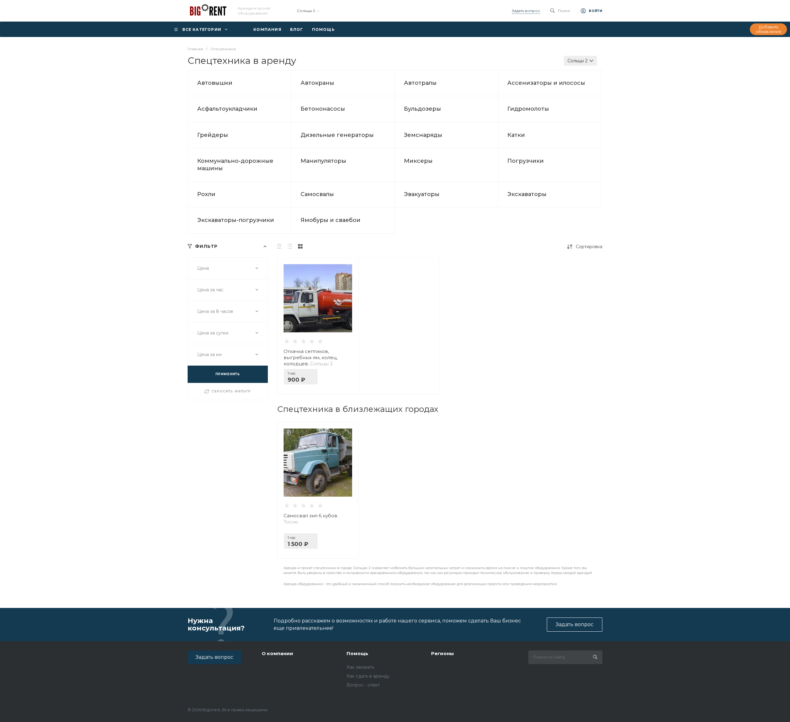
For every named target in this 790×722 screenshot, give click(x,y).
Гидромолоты (528, 108)
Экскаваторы (527, 194)
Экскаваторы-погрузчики (235, 220)
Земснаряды (423, 135)
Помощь (357, 653)
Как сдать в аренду (368, 676)
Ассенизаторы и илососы (546, 83)
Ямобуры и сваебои (330, 220)
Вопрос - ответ (363, 685)
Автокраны (317, 83)
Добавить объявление (768, 29)
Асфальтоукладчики (227, 108)
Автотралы (420, 83)
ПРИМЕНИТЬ (227, 374)
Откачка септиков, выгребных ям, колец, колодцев (310, 357)
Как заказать (360, 667)
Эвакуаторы (421, 194)
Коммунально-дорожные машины (235, 164)
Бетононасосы (323, 108)
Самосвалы (317, 194)
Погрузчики (525, 161)
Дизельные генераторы (337, 135)
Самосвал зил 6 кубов (311, 519)
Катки (516, 135)
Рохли (206, 194)
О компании (277, 653)
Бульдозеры (422, 108)
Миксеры (418, 161)
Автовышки (214, 83)
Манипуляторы (323, 161)
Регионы (442, 653)
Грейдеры (212, 135)
